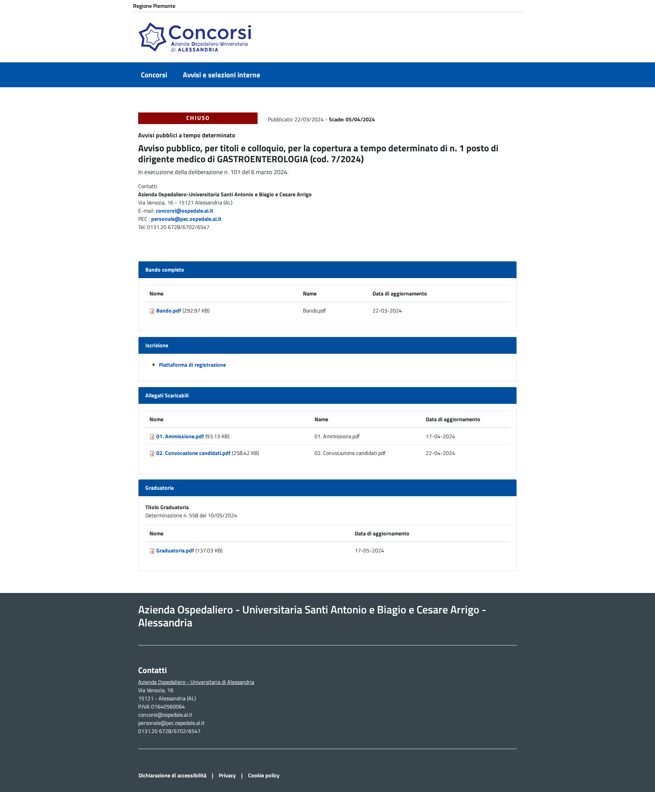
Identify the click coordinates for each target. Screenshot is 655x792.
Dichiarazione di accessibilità (172, 775)
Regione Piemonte (154, 6)
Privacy (227, 775)
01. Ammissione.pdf (180, 436)
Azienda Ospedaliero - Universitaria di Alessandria (196, 682)
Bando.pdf (168, 310)
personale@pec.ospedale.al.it (186, 219)
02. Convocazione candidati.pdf (193, 453)
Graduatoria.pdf (175, 550)
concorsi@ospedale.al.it (184, 211)
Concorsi (154, 74)
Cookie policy (263, 775)
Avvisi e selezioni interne (221, 74)
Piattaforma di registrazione (192, 365)
